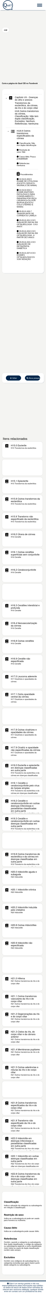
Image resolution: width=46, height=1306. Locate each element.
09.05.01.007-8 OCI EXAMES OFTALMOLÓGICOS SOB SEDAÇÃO (26, 256)
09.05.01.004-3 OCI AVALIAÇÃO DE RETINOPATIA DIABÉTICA (26, 245)
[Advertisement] (23, 57)
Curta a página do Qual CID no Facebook (20, 83)
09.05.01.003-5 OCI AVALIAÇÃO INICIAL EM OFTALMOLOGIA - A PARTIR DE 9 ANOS (27, 234)
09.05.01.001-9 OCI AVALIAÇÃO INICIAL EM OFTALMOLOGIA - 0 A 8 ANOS (27, 223)
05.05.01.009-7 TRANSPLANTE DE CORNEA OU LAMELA (26, 213)
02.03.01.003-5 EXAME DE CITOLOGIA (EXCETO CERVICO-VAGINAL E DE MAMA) (27, 182)
